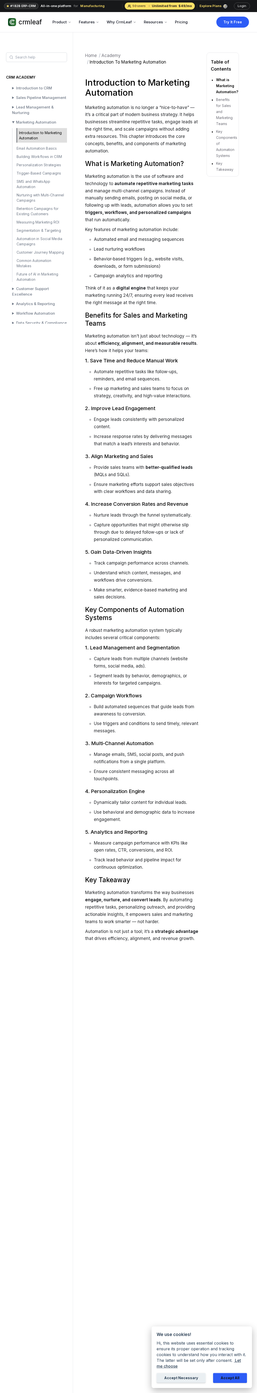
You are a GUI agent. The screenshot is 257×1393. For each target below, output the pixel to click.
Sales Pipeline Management (41, 97)
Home (91, 55)
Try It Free (232, 22)
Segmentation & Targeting (39, 230)
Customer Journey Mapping (40, 252)
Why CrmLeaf (119, 22)
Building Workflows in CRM (39, 156)
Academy (111, 55)
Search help (25, 57)
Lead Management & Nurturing (33, 110)
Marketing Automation (36, 122)
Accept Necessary (181, 1378)
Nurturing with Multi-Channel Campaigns (40, 197)
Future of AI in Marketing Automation (37, 277)
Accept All (230, 1378)
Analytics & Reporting (35, 304)
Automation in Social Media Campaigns (39, 241)
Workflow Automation (35, 313)
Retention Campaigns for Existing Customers (38, 211)
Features (87, 22)
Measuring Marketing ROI (38, 222)
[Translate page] (227, 6)
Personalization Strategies (39, 165)
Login (242, 6)
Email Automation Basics (37, 148)
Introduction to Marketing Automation (40, 135)
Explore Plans (211, 6)
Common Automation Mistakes (34, 263)
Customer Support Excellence (30, 292)
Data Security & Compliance (41, 323)
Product (59, 22)
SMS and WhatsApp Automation (33, 184)
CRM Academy (20, 77)
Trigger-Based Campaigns (39, 173)
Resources (153, 22)
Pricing (181, 22)
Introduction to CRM (34, 88)
